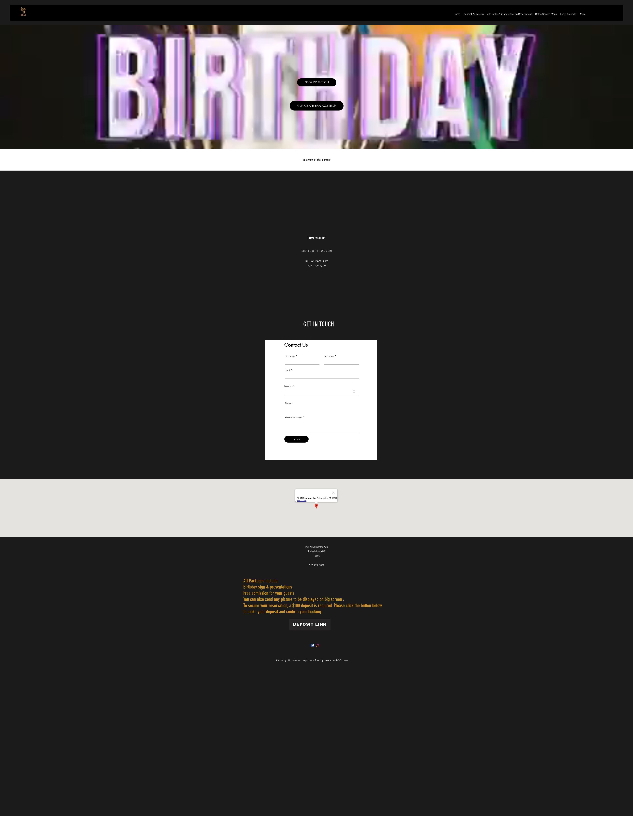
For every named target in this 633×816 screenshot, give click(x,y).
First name (290, 356)
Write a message (293, 417)
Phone (288, 403)
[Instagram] (317, 645)
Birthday (290, 386)
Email (287, 370)
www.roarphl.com (304, 660)
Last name (329, 356)
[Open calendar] (354, 391)
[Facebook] (312, 645)
